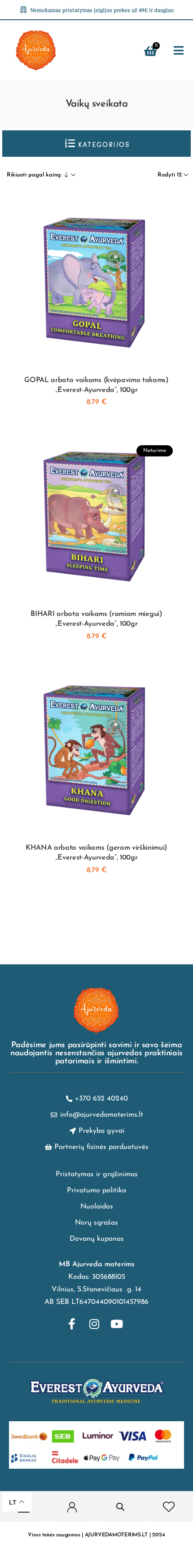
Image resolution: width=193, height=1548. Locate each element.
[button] (179, 50)
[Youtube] (116, 1324)
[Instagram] (94, 1324)
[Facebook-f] (72, 1324)
